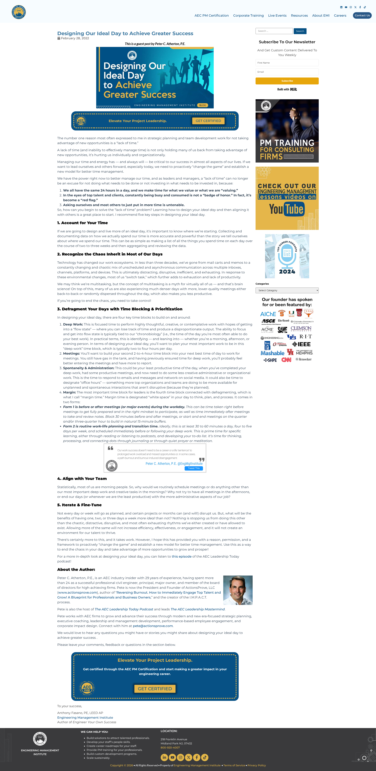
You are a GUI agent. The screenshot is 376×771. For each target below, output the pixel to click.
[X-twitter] (355, 7)
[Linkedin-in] (164, 757)
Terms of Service (234, 765)
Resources (299, 16)
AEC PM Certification (212, 16)
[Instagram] (350, 7)
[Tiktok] (364, 7)
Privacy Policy (256, 765)
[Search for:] (274, 31)
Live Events (277, 16)
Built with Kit (287, 89)
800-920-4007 (170, 747)
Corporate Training (248, 16)
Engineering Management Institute (85, 717)
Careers (340, 16)
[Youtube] (346, 7)
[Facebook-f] (360, 7)
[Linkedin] (341, 7)
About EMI (321, 16)
